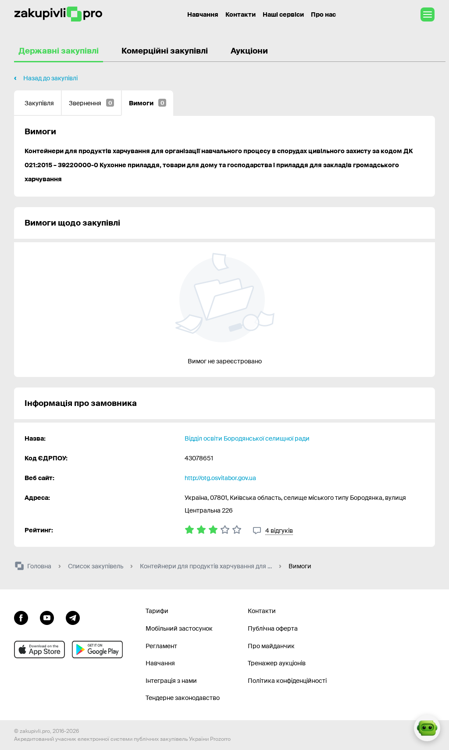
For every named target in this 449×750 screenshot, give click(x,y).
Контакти (240, 14)
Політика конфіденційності (287, 681)
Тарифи (157, 611)
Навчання (202, 14)
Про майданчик (271, 646)
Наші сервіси (283, 14)
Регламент (161, 646)
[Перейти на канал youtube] (47, 616)
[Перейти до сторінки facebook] (21, 616)
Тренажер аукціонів (277, 663)
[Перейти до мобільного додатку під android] (97, 649)
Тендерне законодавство (183, 698)
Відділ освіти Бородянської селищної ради (247, 438)
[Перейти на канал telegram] (73, 616)
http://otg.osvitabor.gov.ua (220, 478)
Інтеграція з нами (171, 681)
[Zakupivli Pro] (58, 14)
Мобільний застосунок (179, 628)
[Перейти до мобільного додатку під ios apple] (39, 649)
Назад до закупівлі (50, 78)
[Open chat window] (427, 728)
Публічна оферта (273, 628)
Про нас (323, 14)
